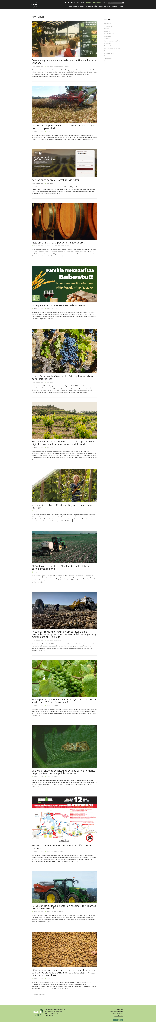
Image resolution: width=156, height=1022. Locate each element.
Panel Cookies (118, 1016)
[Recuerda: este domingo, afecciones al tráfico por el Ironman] (64, 819)
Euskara (104, 2)
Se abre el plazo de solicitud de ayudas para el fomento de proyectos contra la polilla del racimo (63, 772)
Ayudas (82, 6)
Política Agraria (58, 572)
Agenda (122, 6)
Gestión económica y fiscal (112, 41)
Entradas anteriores (39, 995)
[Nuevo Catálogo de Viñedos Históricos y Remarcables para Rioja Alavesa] (64, 351)
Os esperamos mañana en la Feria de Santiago (58, 305)
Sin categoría (108, 58)
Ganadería (66, 66)
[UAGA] (34, 4)
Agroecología (108, 26)
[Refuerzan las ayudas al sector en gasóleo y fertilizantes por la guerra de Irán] (64, 887)
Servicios (107, 6)
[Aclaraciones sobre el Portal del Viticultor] (64, 163)
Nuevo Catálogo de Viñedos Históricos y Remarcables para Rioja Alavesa (62, 377)
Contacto (80, 2)
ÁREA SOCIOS (97, 2)
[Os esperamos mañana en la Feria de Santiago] (64, 284)
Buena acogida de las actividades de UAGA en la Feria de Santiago (64, 61)
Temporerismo (57, 640)
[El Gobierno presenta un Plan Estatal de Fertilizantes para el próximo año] (64, 547)
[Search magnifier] (123, 3)
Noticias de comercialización (61, 246)
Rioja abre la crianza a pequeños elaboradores (58, 242)
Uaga (70, 6)
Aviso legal (120, 1009)
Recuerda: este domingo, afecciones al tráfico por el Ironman (61, 847)
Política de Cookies (117, 1014)
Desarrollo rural (58, 66)
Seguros (100, 6)
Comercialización (91, 6)
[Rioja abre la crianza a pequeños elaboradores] (64, 221)
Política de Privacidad (116, 1012)
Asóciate (88, 2)
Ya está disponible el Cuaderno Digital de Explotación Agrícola (62, 506)
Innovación (114, 6)
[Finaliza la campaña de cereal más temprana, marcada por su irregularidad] (64, 104)
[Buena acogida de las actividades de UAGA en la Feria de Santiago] (64, 39)
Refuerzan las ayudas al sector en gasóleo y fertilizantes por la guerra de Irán (64, 907)
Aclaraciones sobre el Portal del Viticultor (56, 180)
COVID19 (107, 31)
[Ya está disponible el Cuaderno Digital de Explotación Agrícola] (64, 485)
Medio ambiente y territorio (112, 46)
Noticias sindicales (109, 51)
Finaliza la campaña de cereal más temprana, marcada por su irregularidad (63, 127)
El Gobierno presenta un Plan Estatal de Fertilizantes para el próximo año (62, 567)
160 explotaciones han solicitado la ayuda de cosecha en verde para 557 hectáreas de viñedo (64, 701)
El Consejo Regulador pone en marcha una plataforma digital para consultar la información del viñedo (63, 443)
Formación (107, 36)
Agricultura (50, 66)
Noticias (76, 6)
